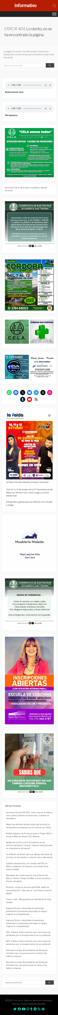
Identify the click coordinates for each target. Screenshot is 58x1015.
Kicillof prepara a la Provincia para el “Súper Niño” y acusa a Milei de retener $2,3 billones (29, 835)
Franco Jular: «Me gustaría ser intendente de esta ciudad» (28, 900)
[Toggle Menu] (54, 14)
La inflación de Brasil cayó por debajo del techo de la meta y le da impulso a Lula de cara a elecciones (29, 855)
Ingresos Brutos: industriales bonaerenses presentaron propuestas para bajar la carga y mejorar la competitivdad (26, 911)
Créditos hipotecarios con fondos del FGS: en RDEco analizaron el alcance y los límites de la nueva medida (27, 866)
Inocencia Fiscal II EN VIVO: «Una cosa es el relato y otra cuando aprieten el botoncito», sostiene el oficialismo (29, 815)
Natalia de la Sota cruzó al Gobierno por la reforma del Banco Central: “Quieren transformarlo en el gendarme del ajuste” (29, 845)
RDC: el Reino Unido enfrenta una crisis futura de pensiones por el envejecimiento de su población (28, 933)
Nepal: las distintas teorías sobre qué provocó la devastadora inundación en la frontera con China (28, 826)
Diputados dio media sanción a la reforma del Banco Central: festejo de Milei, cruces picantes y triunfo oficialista (28, 878)
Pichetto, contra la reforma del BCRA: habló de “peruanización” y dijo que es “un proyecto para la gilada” (28, 890)
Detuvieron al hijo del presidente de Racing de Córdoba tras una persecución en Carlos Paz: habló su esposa (27, 953)
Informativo (18, 1000)
